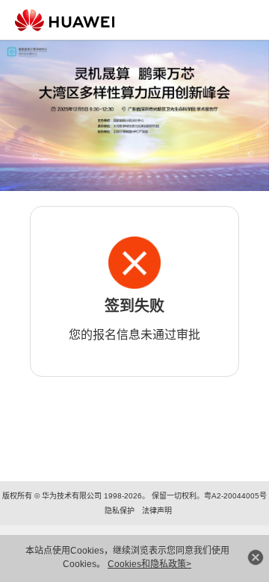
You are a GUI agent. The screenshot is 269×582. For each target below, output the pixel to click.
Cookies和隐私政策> (149, 564)
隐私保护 (119, 511)
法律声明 (157, 511)
